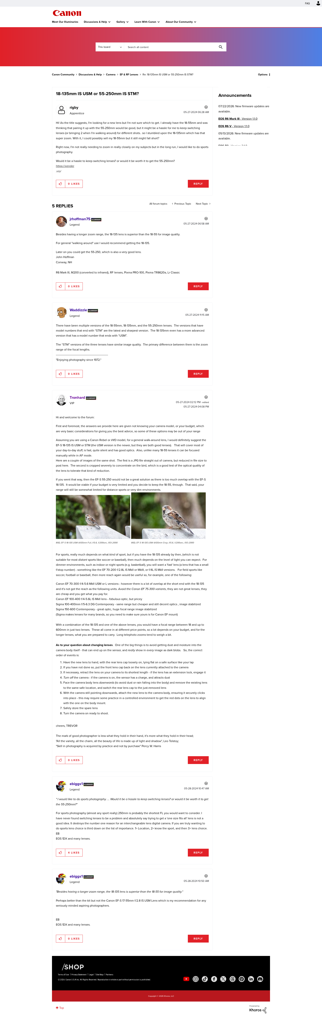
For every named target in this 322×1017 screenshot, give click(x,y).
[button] (213, 478)
